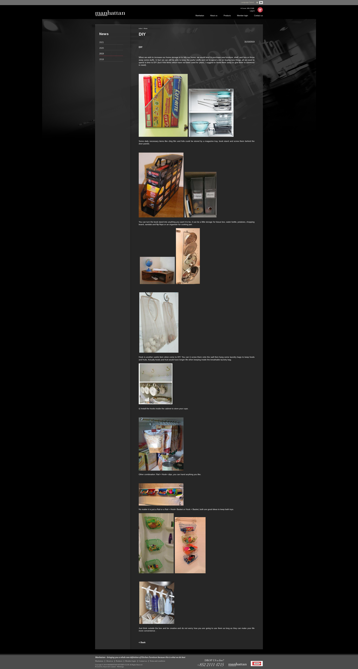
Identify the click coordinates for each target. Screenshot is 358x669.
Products (227, 16)
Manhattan (200, 16)
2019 (101, 53)
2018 (101, 59)
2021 (101, 42)
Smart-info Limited (109, 666)
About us (213, 16)
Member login (242, 16)
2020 (101, 48)
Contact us (258, 16)
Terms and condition (157, 661)
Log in (252, 11)
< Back (142, 642)
